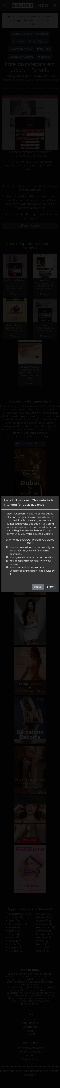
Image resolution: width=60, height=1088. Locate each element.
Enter (50, 587)
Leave (38, 587)
